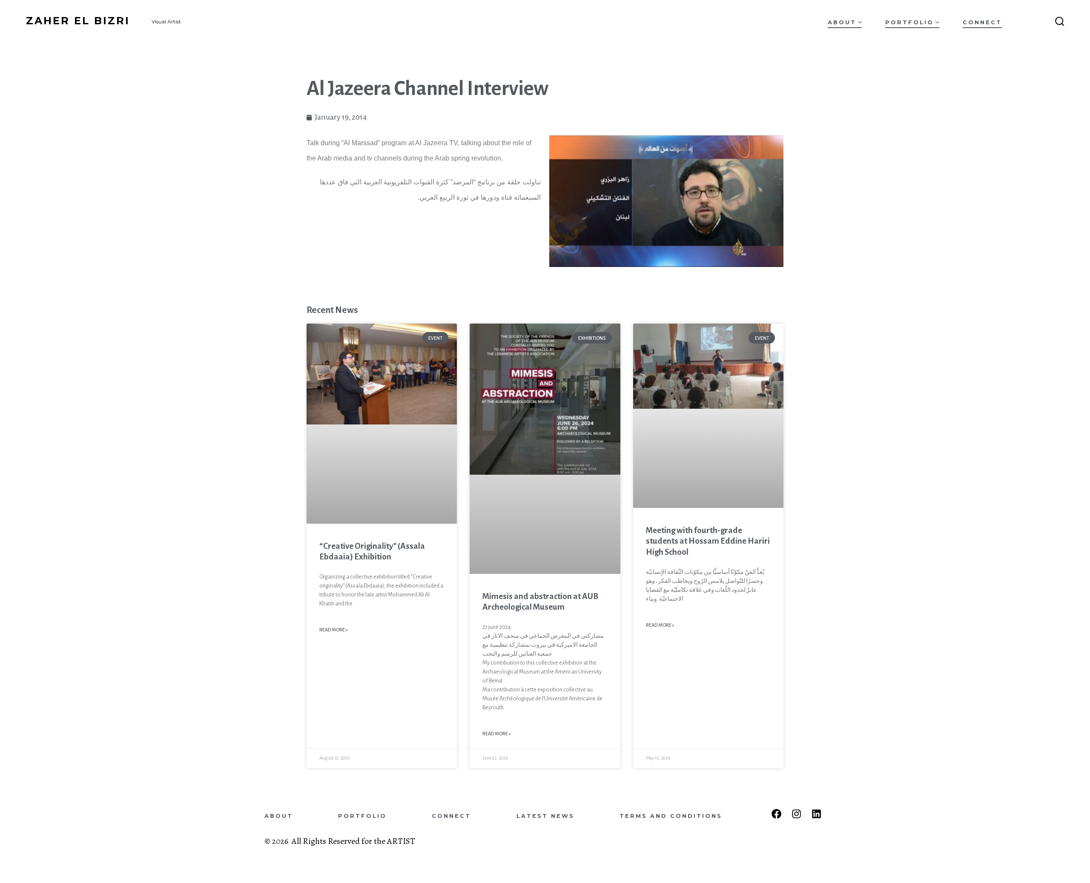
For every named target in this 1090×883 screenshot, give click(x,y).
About (842, 22)
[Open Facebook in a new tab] (776, 814)
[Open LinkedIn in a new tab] (816, 814)
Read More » (333, 629)
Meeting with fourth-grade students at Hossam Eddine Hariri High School (708, 541)
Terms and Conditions (671, 816)
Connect (982, 22)
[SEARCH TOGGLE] (1060, 21)
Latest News (545, 816)
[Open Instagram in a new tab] (796, 814)
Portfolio (909, 22)
